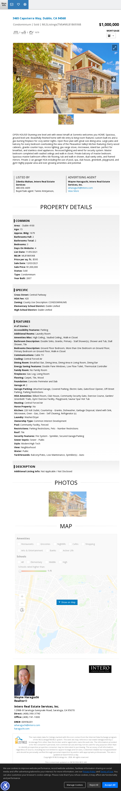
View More (73, 190)
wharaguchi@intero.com (80, 187)
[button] (5, 786)
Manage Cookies (75, 784)
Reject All (94, 784)
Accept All (110, 784)
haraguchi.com (21, 728)
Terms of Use (106, 771)
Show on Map (68, 602)
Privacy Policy (89, 771)
